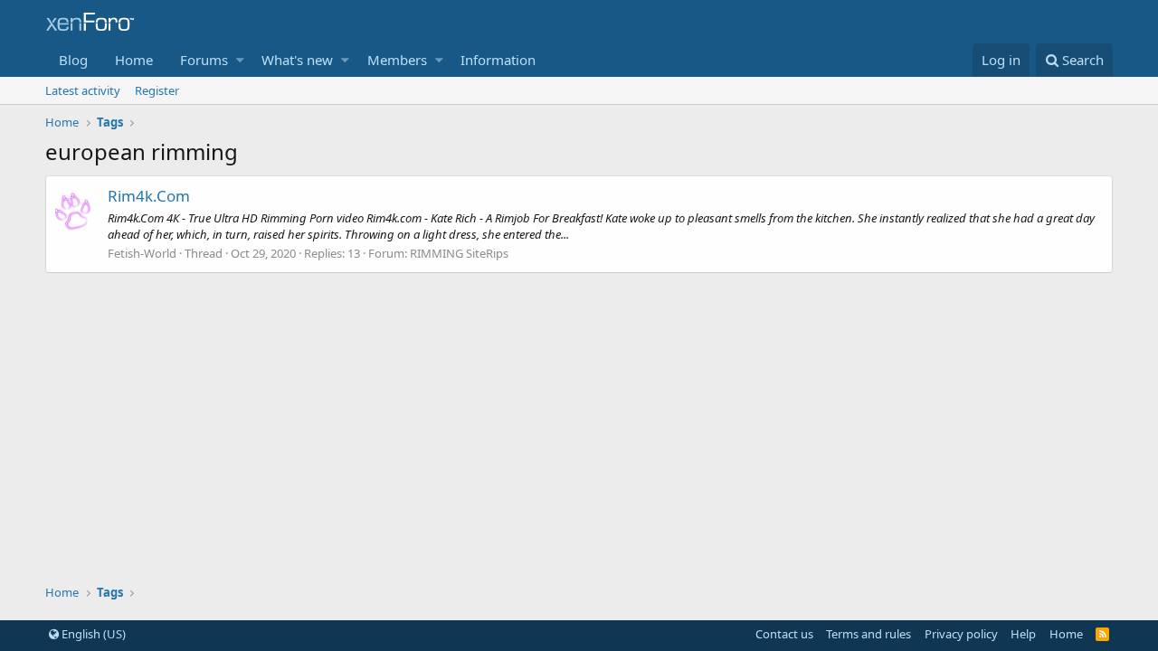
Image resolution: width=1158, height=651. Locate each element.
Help (1023, 634)
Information (498, 60)
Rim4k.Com (149, 195)
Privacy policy (961, 634)
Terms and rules (868, 634)
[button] (240, 60)
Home (134, 60)
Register (157, 90)
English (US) (92, 634)
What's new (297, 60)
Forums (204, 60)
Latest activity (82, 90)
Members (397, 60)
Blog (73, 60)
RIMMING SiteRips (459, 253)
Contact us (784, 634)
